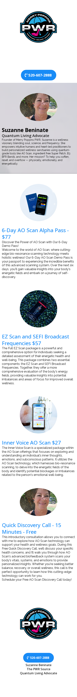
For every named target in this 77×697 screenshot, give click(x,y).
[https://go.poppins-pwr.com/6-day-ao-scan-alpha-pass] (38, 202)
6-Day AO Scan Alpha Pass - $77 (35, 233)
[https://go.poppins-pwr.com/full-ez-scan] (38, 308)
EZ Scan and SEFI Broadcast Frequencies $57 (35, 340)
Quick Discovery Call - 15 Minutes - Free (31, 528)
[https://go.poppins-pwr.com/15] (38, 502)
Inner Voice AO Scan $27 (31, 442)
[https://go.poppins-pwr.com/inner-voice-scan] (38, 415)
